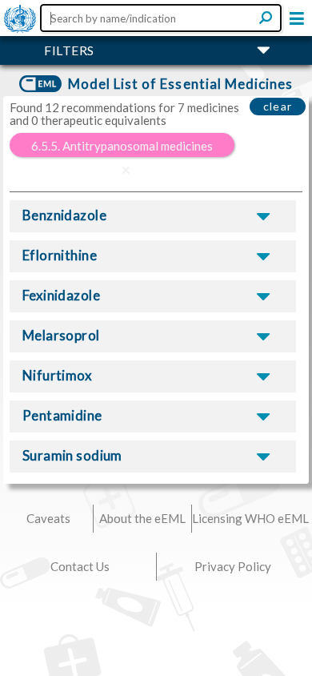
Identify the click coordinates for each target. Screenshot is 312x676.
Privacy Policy (232, 566)
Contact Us (80, 566)
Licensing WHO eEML (250, 518)
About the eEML (142, 518)
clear (278, 106)
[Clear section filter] (126, 170)
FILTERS (69, 50)
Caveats (48, 518)
